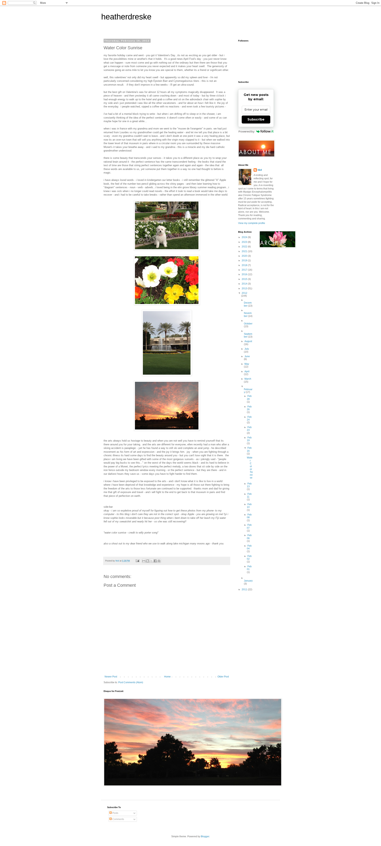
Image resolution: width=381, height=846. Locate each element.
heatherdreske (126, 16)
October (248, 323)
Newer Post (111, 676)
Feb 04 (249, 547)
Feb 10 (249, 505)
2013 (245, 288)
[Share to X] (151, 561)
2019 (245, 260)
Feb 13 (249, 485)
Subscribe (256, 119)
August (248, 341)
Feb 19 (249, 439)
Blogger (205, 836)
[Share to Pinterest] (159, 561)
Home (167, 676)
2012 (244, 293)
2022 (245, 246)
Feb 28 (249, 397)
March (247, 378)
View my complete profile (251, 223)
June (247, 356)
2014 (245, 283)
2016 (245, 274)
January (248, 580)
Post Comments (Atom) (130, 682)
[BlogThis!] (148, 561)
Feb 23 (249, 428)
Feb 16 (249, 449)
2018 (245, 265)
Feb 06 (249, 536)
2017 (245, 269)
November (248, 314)
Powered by (246, 131)
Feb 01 (249, 568)
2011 (245, 589)
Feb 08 (249, 516)
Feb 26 (249, 408)
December (248, 304)
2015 (245, 279)
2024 (245, 237)
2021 (245, 251)
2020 (245, 256)
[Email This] (144, 561)
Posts (115, 813)
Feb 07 (249, 526)
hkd (260, 170)
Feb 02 (249, 557)
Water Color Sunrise (250, 467)
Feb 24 (249, 418)
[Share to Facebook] (155, 561)
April (246, 371)
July (246, 348)
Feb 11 (249, 495)
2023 (245, 242)
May (246, 364)
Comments (118, 819)
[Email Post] (137, 560)
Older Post (223, 676)
